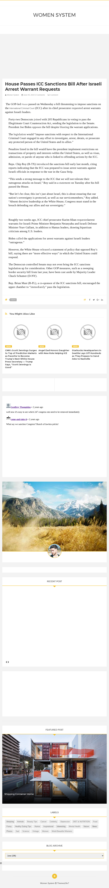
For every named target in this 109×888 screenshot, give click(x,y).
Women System (54, 15)
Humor (37, 826)
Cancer (43, 822)
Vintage (36, 831)
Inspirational (48, 826)
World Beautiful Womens (62, 831)
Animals (20, 822)
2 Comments (40, 95)
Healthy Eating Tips (23, 826)
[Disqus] (54, 437)
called (19, 238)
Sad (17, 831)
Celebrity (53, 822)
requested (77, 108)
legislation (20, 134)
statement (64, 182)
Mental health (74, 826)
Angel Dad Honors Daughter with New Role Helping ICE (53, 351)
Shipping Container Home (19, 794)
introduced (42, 164)
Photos (9, 831)
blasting (64, 127)
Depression (65, 822)
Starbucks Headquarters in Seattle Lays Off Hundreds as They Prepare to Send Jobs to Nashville (86, 354)
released (45, 249)
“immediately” (38, 286)
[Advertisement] (54, 57)
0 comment (53, 95)
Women (45, 831)
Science (25, 831)
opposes (36, 127)
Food (95, 822)
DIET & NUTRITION (81, 822)
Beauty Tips (32, 822)
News (13, 300)
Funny (9, 826)
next (8, 662)
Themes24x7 (63, 883)
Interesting (61, 826)
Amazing (10, 822)
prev (6, 662)
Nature (86, 826)
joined (37, 119)
